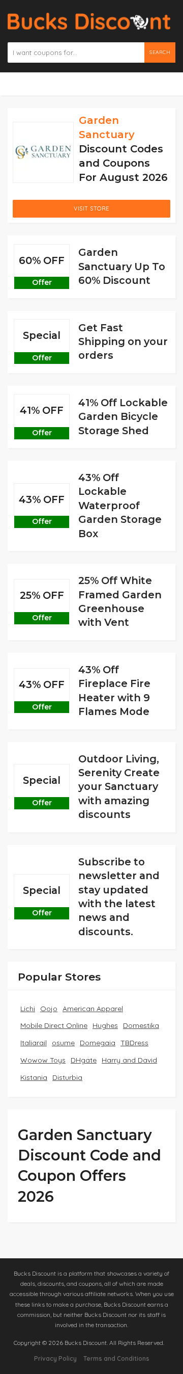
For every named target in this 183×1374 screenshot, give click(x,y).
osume (63, 1042)
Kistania (33, 1077)
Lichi (27, 1008)
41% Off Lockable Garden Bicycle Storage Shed (123, 417)
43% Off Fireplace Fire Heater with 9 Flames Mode (114, 691)
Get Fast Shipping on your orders (123, 342)
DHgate (84, 1060)
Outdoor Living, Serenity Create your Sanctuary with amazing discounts (119, 787)
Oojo (48, 1008)
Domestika (141, 1025)
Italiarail (33, 1042)
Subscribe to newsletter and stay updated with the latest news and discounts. (119, 897)
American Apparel (93, 1008)
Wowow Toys (43, 1060)
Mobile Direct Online (53, 1025)
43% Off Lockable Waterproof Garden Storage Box (120, 505)
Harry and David (129, 1060)
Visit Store (91, 208)
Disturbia (67, 1077)
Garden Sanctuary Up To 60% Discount (121, 266)
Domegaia (97, 1042)
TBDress (134, 1042)
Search (159, 52)
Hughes (105, 1025)
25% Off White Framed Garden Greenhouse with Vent (120, 601)
